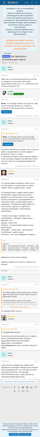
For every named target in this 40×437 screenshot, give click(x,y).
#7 (38, 361)
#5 (38, 285)
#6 (38, 324)
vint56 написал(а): (9, 133)
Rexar (6, 63)
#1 (38, 75)
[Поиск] (36, 2)
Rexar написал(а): (8, 329)
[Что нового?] (32, 2)
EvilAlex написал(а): (9, 289)
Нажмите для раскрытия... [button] (20, 307)
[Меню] (4, 2)
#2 (38, 100)
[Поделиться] (35, 75)
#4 (38, 179)
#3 (38, 129)
